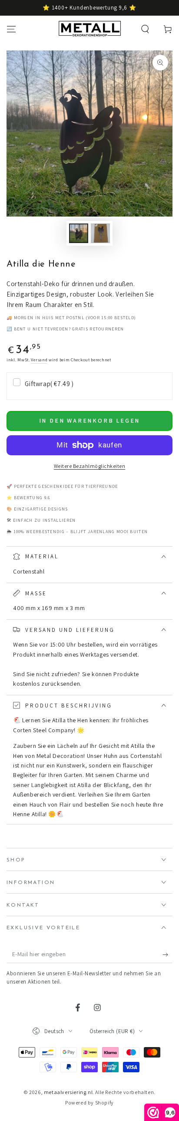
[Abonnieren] (167, 954)
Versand (39, 360)
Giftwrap (49, 384)
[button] (145, 29)
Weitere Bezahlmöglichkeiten (90, 466)
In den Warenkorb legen (89, 420)
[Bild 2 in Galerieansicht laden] (100, 233)
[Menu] (11, 29)
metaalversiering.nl (68, 1092)
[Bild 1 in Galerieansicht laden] (78, 233)
